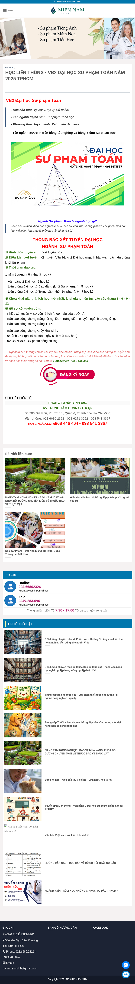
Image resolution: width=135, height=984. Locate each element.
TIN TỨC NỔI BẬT (20, 624)
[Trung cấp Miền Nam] (67, 10)
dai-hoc (9, 67)
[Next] (128, 38)
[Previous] (7, 38)
